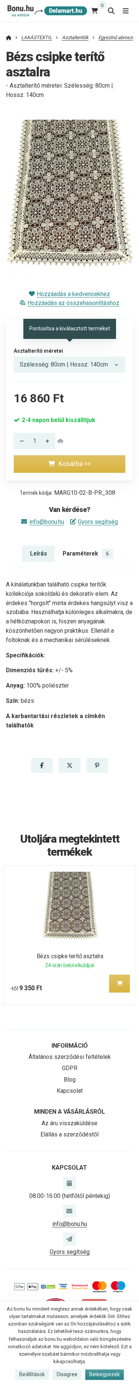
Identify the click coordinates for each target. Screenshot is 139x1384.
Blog (70, 1079)
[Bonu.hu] (46, 10)
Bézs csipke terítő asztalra (69, 956)
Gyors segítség (98, 521)
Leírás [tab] (38, 553)
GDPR (69, 1068)
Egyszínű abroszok (117, 37)
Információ (70, 1045)
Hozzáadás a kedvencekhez (73, 294)
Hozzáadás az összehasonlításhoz (73, 302)
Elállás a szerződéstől (69, 1134)
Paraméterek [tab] (86, 553)
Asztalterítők (75, 37)
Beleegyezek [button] (104, 1374)
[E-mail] (69, 1211)
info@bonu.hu (46, 521)
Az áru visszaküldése (69, 1123)
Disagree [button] (67, 1374)
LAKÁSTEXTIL (36, 37)
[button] (42, 765)
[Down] (20, 441)
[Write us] (69, 1239)
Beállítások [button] (32, 1374)
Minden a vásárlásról (69, 1111)
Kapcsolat (70, 1090)
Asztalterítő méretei (38, 351)
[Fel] (49, 441)
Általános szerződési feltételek (70, 1056)
